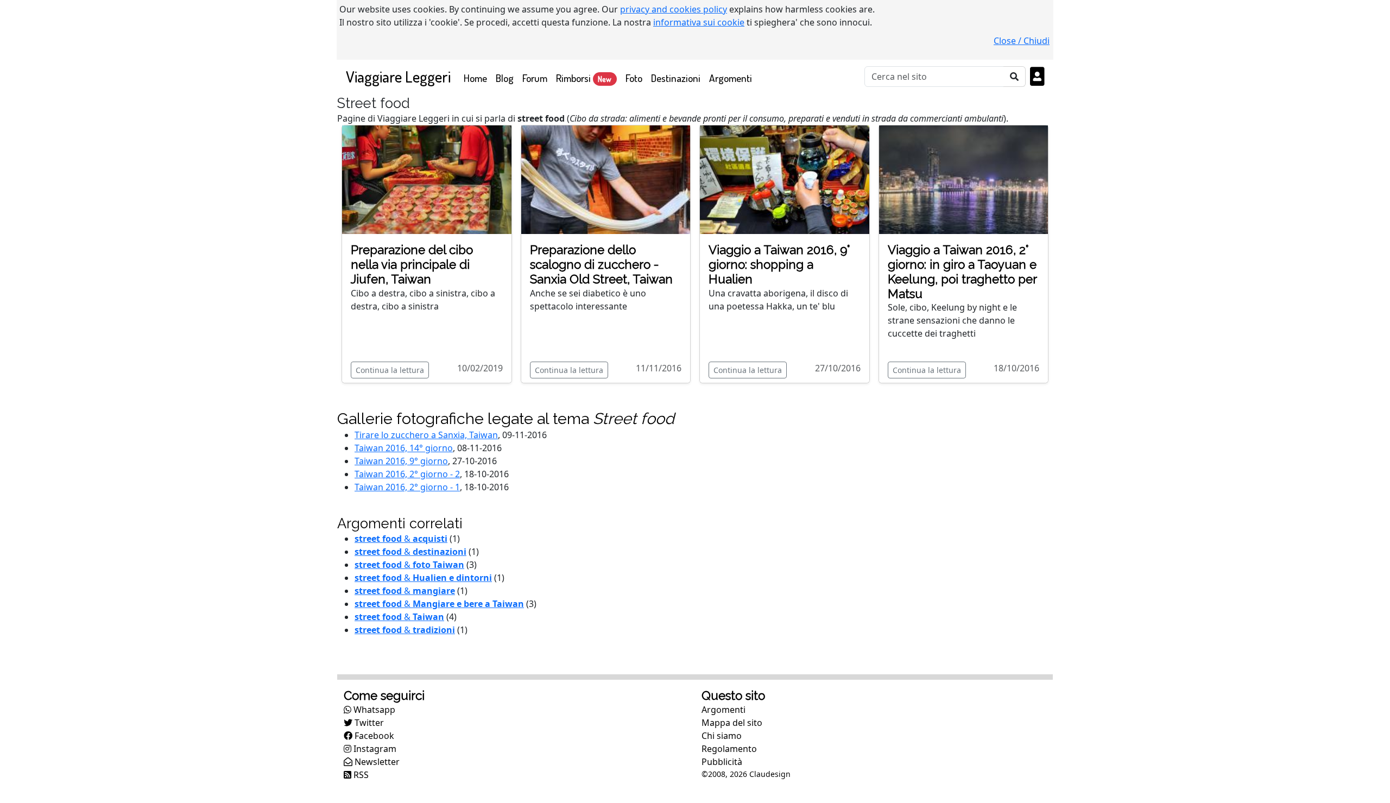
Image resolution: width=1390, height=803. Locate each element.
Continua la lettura (390, 370)
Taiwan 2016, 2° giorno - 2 (407, 474)
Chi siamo (722, 736)
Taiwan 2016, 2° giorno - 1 (407, 487)
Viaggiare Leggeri (398, 76)
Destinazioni (675, 78)
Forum (534, 78)
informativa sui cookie (698, 22)
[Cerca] (1014, 76)
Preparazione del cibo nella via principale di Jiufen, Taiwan (412, 264)
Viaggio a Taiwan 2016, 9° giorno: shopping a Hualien (779, 264)
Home (477, 78)
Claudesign (770, 774)
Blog (505, 78)
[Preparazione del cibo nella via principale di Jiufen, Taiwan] (426, 179)
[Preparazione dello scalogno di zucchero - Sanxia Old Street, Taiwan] (606, 179)
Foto (634, 78)
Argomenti (730, 78)
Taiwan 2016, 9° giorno (401, 461)
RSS (360, 775)
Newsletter (376, 762)
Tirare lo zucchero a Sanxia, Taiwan (426, 435)
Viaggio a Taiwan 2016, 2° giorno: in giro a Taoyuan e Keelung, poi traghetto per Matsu (962, 272)
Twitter (368, 723)
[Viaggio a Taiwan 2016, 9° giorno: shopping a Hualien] (784, 179)
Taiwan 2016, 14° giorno (404, 448)
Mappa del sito (732, 723)
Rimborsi (583, 78)
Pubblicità (722, 762)
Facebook (373, 736)
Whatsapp (373, 710)
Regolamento (729, 749)
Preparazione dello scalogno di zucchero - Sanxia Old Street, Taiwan (601, 264)
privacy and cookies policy (673, 9)
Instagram (373, 749)
